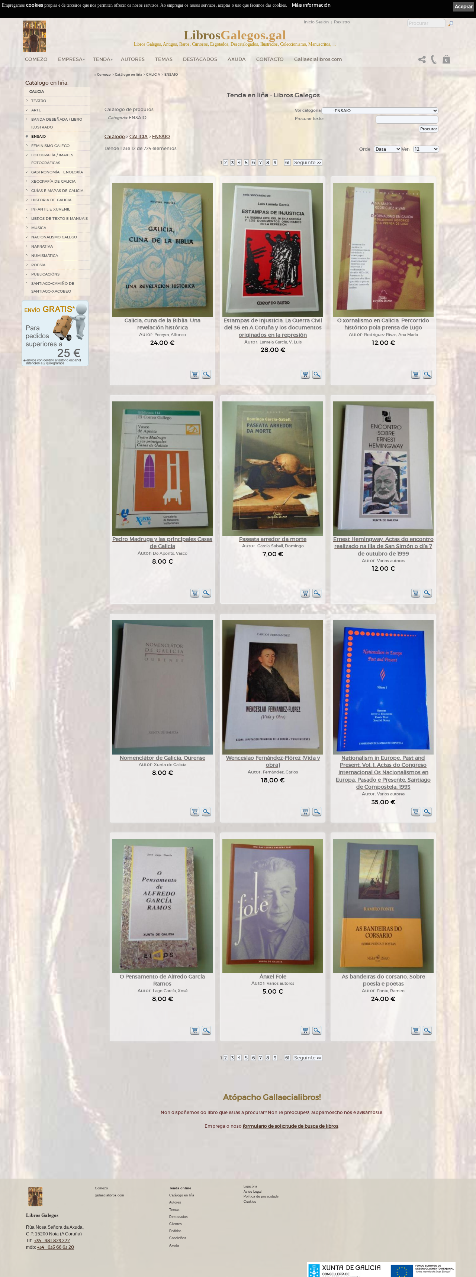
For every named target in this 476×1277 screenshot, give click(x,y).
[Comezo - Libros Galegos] (34, 36)
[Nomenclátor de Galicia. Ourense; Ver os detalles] (162, 753)
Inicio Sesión (316, 22)
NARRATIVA (42, 246)
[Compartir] (422, 61)
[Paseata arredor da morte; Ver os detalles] (272, 534)
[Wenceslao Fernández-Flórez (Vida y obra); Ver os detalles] (272, 753)
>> (307, 162)
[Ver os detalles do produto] (206, 377)
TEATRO (38, 100)
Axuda (237, 59)
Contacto (270, 59)
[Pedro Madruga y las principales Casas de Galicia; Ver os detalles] (162, 534)
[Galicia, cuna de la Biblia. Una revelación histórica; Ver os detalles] (162, 315)
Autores (133, 59)
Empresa (70, 59)
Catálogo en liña (128, 74)
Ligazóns (250, 1186)
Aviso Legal (252, 1191)
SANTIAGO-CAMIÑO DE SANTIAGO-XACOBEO (52, 287)
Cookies (250, 1201)
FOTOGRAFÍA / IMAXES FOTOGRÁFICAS (52, 159)
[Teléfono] (433, 61)
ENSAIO (38, 136)
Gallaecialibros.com (318, 59)
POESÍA (38, 265)
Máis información (311, 5)
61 (287, 162)
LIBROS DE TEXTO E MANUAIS (59, 218)
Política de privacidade (261, 1196)
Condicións (177, 1238)
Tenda (101, 59)
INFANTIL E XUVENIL (50, 209)
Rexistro (342, 22)
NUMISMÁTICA (44, 255)
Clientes (175, 1224)
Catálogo (114, 136)
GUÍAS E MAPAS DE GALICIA (57, 190)
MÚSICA (38, 227)
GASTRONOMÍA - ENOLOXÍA (57, 172)
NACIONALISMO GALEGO (54, 237)
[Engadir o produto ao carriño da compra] (195, 377)
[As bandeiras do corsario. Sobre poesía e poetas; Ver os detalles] (383, 972)
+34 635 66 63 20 (55, 1247)
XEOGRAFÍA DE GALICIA (53, 181)
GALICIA (36, 91)
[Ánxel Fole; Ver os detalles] (272, 972)
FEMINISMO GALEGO (50, 145)
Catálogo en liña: (46, 82)
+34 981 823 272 (52, 1240)
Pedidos (175, 1231)
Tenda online (180, 1188)
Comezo (36, 59)
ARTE (36, 110)
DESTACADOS (200, 59)
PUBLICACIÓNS (45, 274)
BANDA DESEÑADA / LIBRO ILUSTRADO (56, 123)
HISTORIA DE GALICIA (51, 200)
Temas (164, 59)
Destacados (178, 1217)
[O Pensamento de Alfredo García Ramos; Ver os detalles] (162, 972)
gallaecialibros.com (109, 1195)
